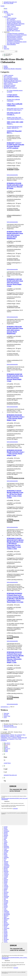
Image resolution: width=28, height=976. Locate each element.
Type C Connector (12, 737)
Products (6, 16)
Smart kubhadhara (11, 44)
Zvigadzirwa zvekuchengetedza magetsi (16, 41)
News (5, 46)
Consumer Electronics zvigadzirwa (15, 33)
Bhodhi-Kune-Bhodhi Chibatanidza (15, 23)
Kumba (5, 11)
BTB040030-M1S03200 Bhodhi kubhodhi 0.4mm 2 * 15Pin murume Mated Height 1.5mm (15, 417)
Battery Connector (11, 26)
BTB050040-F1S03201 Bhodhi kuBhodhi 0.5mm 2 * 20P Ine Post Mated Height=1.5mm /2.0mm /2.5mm (15, 494)
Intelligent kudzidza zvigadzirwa (15, 39)
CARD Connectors (11, 18)
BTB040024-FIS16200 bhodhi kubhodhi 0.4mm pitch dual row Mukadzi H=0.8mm (15, 185)
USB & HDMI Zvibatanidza (14, 25)
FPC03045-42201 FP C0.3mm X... (13, 113)
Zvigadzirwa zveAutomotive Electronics (17, 34)
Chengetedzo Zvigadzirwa (13, 40)
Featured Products (5, 734)
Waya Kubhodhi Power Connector (13, 735)
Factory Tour (10, 14)
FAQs (5, 47)
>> (9, 706)
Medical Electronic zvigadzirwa (14, 36)
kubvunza (9, 174)
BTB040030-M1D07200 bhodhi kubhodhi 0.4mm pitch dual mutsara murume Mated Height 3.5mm (15, 377)
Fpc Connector (18, 734)
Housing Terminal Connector (14, 22)
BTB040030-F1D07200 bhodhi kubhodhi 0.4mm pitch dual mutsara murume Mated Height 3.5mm (15, 282)
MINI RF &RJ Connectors (13, 30)
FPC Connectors (11, 19)
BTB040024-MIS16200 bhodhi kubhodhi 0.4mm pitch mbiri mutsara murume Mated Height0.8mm (15, 235)
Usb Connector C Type (12, 739)
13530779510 (7, 763)
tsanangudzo (15, 174)
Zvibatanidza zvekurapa (13, 27)
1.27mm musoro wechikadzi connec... (13, 95)
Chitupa (9, 15)
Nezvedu (6, 12)
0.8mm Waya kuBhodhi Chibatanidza (14, 104)
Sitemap (12, 734)
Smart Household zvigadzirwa (14, 37)
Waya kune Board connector (14, 21)
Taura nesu (6, 48)
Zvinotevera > (5, 706)
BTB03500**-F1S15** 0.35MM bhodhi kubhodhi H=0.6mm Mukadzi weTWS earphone (15, 145)
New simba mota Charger (13, 43)
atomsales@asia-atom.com (10, 2)
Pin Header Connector (12, 29)
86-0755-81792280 (8, 3)
